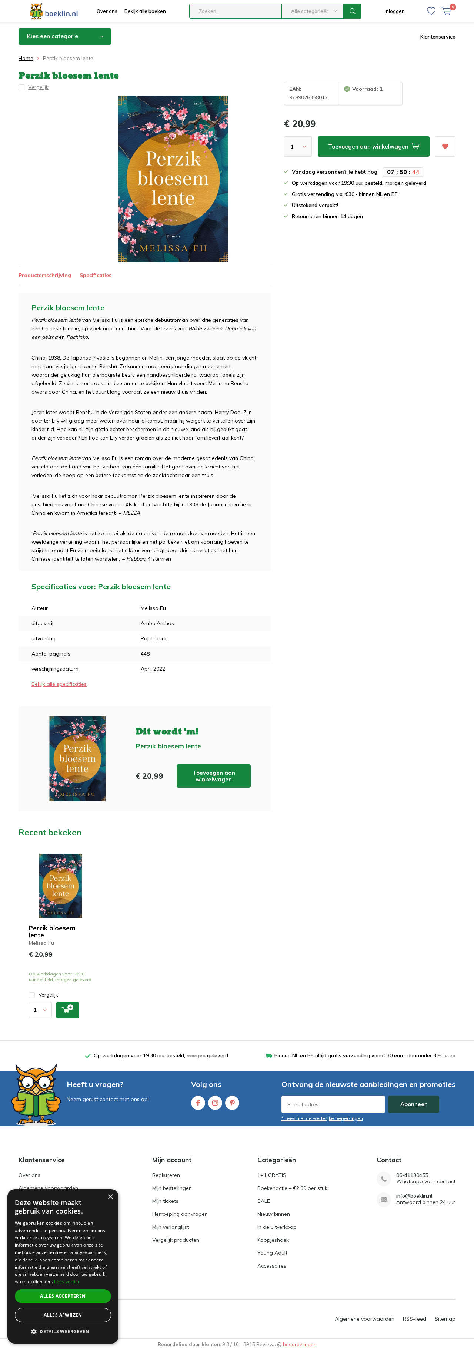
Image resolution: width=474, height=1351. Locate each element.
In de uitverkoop (277, 1227)
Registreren (166, 1175)
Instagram (215, 1103)
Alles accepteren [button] (63, 1296)
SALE (263, 1201)
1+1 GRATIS (271, 1175)
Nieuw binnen (273, 1214)
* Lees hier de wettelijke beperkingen (322, 1118)
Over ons (107, 11)
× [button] (110, 1197)
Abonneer (413, 1104)
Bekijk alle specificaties (59, 684)
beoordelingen (300, 1344)
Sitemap (445, 1318)
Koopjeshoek (273, 1240)
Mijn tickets (165, 1201)
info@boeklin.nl (414, 1196)
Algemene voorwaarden (48, 1188)
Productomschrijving (45, 275)
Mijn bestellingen (172, 1188)
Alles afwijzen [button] (63, 1315)
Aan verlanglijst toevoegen (445, 146)
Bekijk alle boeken (145, 11)
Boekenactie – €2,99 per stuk (292, 1188)
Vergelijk (48, 995)
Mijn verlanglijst (170, 1227)
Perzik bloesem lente (52, 931)
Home (26, 58)
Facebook (198, 1103)
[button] (63, 1331)
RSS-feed (414, 1318)
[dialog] (62, 1266)
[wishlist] (431, 11)
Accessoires (271, 1265)
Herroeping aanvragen (180, 1214)
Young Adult (272, 1253)
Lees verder (67, 1281)
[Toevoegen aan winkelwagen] (67, 1010)
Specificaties (95, 275)
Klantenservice (437, 36)
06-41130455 (412, 1175)
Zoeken (352, 11)
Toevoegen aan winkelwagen (214, 776)
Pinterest (232, 1103)
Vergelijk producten (175, 1240)
